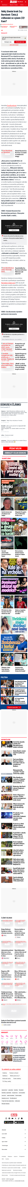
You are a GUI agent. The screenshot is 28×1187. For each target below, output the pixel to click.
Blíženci (11, 1038)
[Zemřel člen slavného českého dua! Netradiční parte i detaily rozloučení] (6, 744)
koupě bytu (15, 1092)
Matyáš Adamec (5, 1103)
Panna (25, 1038)
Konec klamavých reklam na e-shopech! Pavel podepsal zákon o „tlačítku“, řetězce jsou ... (20, 684)
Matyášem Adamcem (8, 283)
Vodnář (21, 1043)
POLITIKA (4, 677)
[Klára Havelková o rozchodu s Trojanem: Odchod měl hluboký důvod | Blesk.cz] (6, 780)
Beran (2, 1038)
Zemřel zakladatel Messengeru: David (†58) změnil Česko (18, 879)
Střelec (11, 1043)
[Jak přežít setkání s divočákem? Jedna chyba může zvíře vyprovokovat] (6, 852)
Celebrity (4, 1073)
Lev (21, 1038)
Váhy (2, 1043)
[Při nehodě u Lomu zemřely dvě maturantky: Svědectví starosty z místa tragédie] (6, 815)
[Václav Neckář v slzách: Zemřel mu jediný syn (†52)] (6, 753)
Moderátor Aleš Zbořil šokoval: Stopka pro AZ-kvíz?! (19, 788)
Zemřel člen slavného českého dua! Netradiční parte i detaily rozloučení (19, 744)
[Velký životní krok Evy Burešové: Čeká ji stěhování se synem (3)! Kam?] (6, 24)
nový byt (4, 1095)
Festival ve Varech (14, 1073)
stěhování (17, 1101)
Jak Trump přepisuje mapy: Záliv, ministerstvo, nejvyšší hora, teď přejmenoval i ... (20, 700)
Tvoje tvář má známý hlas (8, 1101)
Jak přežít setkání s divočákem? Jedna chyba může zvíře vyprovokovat (18, 852)
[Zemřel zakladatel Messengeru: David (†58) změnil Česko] (6, 880)
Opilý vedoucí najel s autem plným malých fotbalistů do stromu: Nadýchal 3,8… (19, 861)
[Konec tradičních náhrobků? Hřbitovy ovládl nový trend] (6, 844)
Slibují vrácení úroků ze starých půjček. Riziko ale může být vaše (19, 806)
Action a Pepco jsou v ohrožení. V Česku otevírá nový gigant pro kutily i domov (19, 797)
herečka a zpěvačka (6, 1092)
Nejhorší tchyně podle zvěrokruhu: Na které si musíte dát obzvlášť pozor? (19, 1050)
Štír (7, 1043)
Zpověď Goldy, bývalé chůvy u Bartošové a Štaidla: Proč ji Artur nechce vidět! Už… (18, 870)
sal (2, 30)
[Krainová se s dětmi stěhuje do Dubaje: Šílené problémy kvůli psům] (6, 826)
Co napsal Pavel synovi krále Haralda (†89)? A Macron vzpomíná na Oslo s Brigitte (20, 692)
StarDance (4, 1075)
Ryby (26, 1043)
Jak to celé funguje (14, 44)
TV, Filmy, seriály (6, 1081)
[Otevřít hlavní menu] (1, 1)
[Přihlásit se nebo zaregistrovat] (25, 1)
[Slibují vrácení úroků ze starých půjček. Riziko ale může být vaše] (6, 806)
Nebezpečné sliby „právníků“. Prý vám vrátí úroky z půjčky (18, 771)
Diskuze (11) (4, 33)
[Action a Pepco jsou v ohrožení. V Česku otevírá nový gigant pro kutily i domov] (6, 797)
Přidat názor (15, 448)
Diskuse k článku (10, 404)
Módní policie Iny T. (15, 1075)
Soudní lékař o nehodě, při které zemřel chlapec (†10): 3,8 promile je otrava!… (19, 835)
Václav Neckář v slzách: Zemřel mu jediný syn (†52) (19, 752)
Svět (3, 703)
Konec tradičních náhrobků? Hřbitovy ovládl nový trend (18, 843)
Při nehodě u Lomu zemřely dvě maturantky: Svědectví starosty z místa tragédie (19, 816)
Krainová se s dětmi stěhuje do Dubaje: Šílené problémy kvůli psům (19, 826)
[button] (9, 1122)
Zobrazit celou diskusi (15, 452)
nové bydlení (22, 1092)
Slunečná (21, 1090)
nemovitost (4, 1090)
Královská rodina (6, 1078)
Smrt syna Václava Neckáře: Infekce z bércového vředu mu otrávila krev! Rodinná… (18, 762)
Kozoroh (16, 1043)
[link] (6, 1118)
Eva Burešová (11, 105)
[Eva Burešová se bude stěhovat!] (4, 26)
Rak (16, 1038)
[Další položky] (26, 5)
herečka (16, 1090)
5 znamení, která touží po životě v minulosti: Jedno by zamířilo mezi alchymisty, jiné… (19, 1058)
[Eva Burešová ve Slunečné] (14, 26)
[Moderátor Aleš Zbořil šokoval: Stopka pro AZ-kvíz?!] (6, 789)
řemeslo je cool (5, 1098)
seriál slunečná (10, 1095)
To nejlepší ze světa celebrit (11, 1069)
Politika (3, 686)
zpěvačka (10, 1090)
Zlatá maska (18, 1095)
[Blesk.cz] (13, 1)
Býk (7, 1038)
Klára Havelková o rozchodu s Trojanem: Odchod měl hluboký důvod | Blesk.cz (19, 779)
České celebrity (17, 1078)
